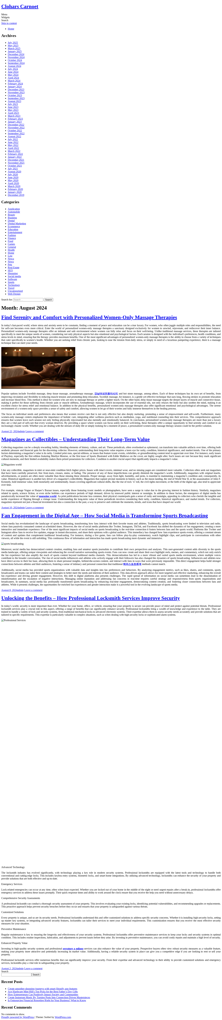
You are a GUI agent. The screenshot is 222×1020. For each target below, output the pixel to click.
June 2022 (13, 142)
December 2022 (16, 124)
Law (10, 255)
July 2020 (13, 174)
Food (10, 241)
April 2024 (13, 77)
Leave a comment (35, 431)
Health (11, 250)
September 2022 (16, 133)
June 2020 (13, 177)
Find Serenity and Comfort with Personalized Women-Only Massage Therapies (89, 317)
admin (22, 431)
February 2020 (15, 189)
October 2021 (15, 165)
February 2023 (15, 118)
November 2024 (16, 57)
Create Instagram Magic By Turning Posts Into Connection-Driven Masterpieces (49, 997)
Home (11, 28)
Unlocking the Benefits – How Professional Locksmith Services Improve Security (90, 598)
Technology (14, 285)
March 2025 (14, 48)
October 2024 (15, 60)
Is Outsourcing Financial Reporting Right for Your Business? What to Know (47, 1000)
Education (13, 229)
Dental (11, 220)
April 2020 (13, 183)
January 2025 (15, 51)
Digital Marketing (17, 223)
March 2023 (14, 115)
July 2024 (13, 69)
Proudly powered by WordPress (17, 1017)
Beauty (11, 214)
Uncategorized (15, 291)
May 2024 (13, 74)
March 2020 (14, 186)
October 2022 (15, 130)
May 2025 (13, 45)
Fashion (12, 235)
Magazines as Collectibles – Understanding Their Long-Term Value (75, 439)
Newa (11, 258)
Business (12, 217)
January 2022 (15, 157)
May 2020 (13, 180)
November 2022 (16, 127)
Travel (11, 288)
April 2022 (13, 148)
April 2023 (13, 113)
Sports (11, 282)
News (11, 261)
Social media (14, 276)
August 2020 (14, 171)
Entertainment (15, 232)
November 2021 (16, 162)
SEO (10, 270)
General (12, 247)
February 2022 (15, 154)
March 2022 (14, 151)
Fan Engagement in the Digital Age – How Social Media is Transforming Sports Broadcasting (104, 515)
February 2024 (15, 83)
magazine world (47, 496)
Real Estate (13, 267)
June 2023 (13, 107)
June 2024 (13, 72)
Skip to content (9, 23)
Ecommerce (14, 226)
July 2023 (13, 104)
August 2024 (14, 66)
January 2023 (15, 121)
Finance (12, 238)
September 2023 (16, 98)
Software (12, 279)
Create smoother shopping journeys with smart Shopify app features (42, 988)
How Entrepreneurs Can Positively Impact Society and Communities (43, 994)
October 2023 (15, 95)
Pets (10, 264)
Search (4, 971)
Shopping (13, 273)
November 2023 (16, 92)
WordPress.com (63, 1017)
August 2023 (14, 101)
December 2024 (16, 54)
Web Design (14, 293)
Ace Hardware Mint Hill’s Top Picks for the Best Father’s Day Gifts (43, 991)
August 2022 (14, 136)
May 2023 (13, 110)
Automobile (14, 211)
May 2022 (13, 145)
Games (11, 244)
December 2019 (16, 195)
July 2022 (13, 139)
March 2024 (14, 80)
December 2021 (16, 159)
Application (14, 208)
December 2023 (16, 89)
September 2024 (16, 63)
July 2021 (13, 168)
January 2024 (15, 86)
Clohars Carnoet (19, 6)
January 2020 (15, 192)
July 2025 (13, 42)
